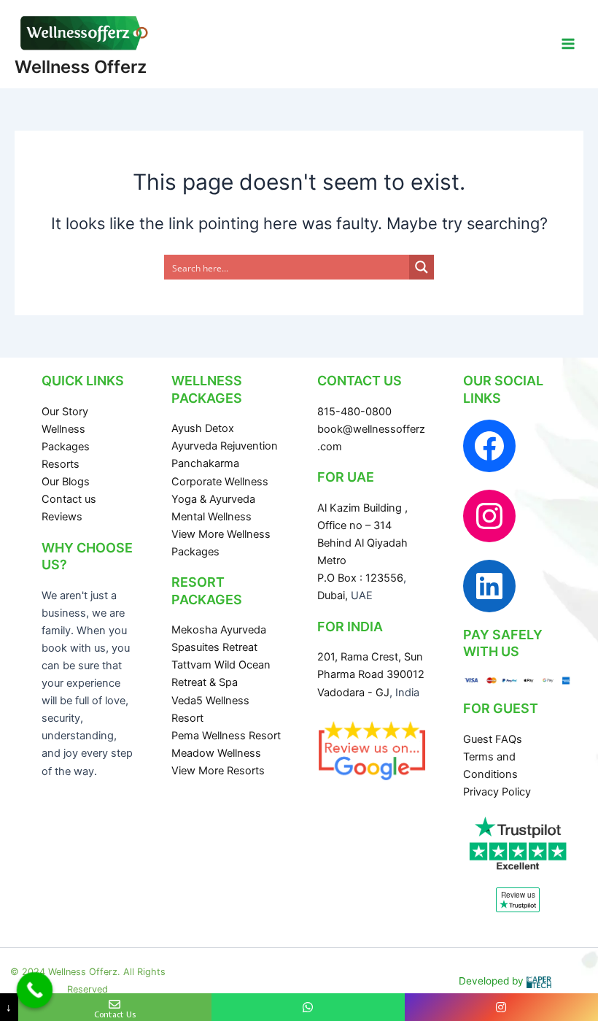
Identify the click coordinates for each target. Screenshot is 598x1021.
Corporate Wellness (219, 481)
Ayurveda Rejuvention (224, 445)
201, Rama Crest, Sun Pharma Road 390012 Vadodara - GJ (370, 674)
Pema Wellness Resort (226, 735)
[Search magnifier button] (421, 267)
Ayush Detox (202, 428)
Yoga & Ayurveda (213, 499)
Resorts (60, 464)
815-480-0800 (354, 411)
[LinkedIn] (489, 586)
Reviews (62, 516)
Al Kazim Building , (362, 508)
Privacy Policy (497, 791)
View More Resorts (218, 770)
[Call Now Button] (35, 990)
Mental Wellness (211, 516)
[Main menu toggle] (568, 43)
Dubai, (334, 595)
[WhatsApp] (308, 1007)
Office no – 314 (354, 525)
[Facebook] (489, 446)
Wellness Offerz (81, 66)
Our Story (65, 411)
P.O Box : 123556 (360, 578)
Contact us (69, 499)
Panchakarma (205, 463)
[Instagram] (489, 516)
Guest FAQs (492, 739)
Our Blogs (66, 481)
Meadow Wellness (216, 753)
